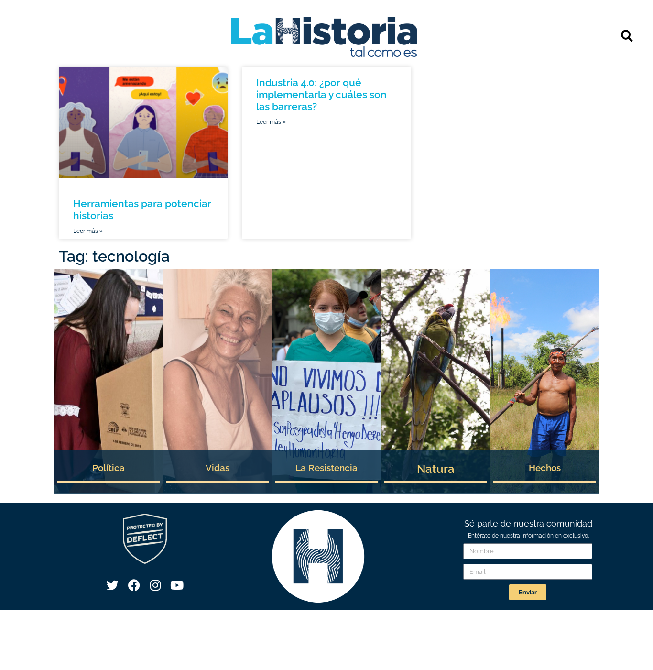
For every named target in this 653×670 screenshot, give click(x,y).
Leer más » (88, 231)
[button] (627, 35)
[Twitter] (112, 585)
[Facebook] (133, 585)
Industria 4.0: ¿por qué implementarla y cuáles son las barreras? (321, 94)
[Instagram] (155, 585)
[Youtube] (176, 585)
